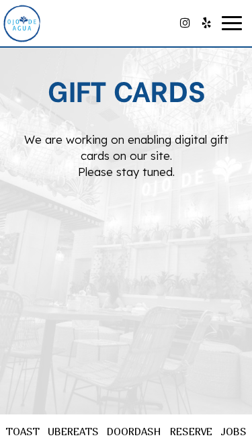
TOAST (22, 431)
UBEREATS (73, 431)
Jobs (233, 431)
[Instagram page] (185, 23)
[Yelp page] (206, 23)
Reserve (191, 431)
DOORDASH (134, 431)
